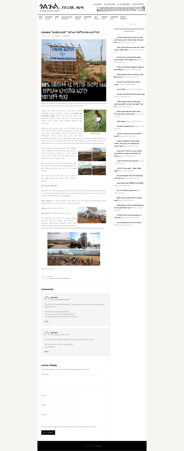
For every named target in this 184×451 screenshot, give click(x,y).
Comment (45, 374)
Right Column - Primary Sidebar (59, 278)
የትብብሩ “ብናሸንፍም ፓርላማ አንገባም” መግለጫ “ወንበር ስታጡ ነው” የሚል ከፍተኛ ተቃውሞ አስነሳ (127, 143)
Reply (46, 321)
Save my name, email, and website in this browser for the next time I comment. (69, 427)
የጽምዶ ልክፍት (121, 121)
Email (43, 405)
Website (44, 415)
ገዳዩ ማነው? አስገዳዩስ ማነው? (125, 126)
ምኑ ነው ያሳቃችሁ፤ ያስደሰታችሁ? (127, 190)
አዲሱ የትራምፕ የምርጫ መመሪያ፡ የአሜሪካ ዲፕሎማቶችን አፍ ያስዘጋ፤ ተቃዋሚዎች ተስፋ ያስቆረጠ (128, 153)
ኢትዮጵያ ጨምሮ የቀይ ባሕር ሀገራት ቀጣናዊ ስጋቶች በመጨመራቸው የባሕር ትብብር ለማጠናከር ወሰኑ (128, 40)
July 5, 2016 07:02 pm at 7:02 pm (60, 334)
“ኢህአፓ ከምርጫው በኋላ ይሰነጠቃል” (127, 161)
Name (43, 395)
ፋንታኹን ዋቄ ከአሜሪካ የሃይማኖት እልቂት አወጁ (131, 94)
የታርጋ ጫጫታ (121, 89)
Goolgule (61, 8)
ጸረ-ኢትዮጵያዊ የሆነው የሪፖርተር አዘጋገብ (129, 222)
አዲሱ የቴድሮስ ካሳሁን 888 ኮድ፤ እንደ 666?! (130, 183)
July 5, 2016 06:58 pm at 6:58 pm (60, 299)
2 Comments (66, 36)
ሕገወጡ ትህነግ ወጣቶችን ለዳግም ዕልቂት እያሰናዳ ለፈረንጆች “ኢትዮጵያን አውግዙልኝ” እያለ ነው (128, 104)
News (51, 276)
